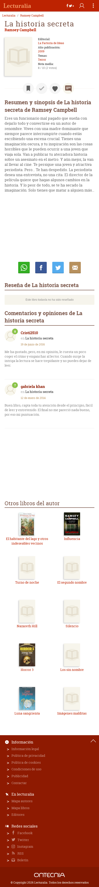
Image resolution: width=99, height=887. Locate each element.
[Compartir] (70, 5)
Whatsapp (24, 267)
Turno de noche (27, 582)
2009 (41, 51)
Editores (18, 814)
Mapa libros (20, 808)
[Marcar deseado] (55, 88)
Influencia (72, 539)
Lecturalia (8, 15)
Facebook (25, 833)
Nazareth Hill (27, 626)
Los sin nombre (72, 669)
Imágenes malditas (72, 713)
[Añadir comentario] (68, 88)
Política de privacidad (28, 755)
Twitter (23, 840)
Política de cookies (26, 762)
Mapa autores (22, 801)
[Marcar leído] (41, 88)
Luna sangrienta (27, 713)
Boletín (22, 860)
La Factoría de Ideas (51, 43)
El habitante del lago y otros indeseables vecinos (27, 541)
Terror (42, 60)
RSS (20, 853)
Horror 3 (27, 669)
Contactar (19, 783)
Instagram (25, 846)
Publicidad (20, 776)
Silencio (72, 626)
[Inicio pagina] (93, 741)
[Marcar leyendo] (28, 88)
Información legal (25, 749)
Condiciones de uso (26, 769)
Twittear (58, 267)
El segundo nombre (72, 582)
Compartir (41, 267)
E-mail (75, 267)
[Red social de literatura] (17, 5)
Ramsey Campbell (32, 15)
